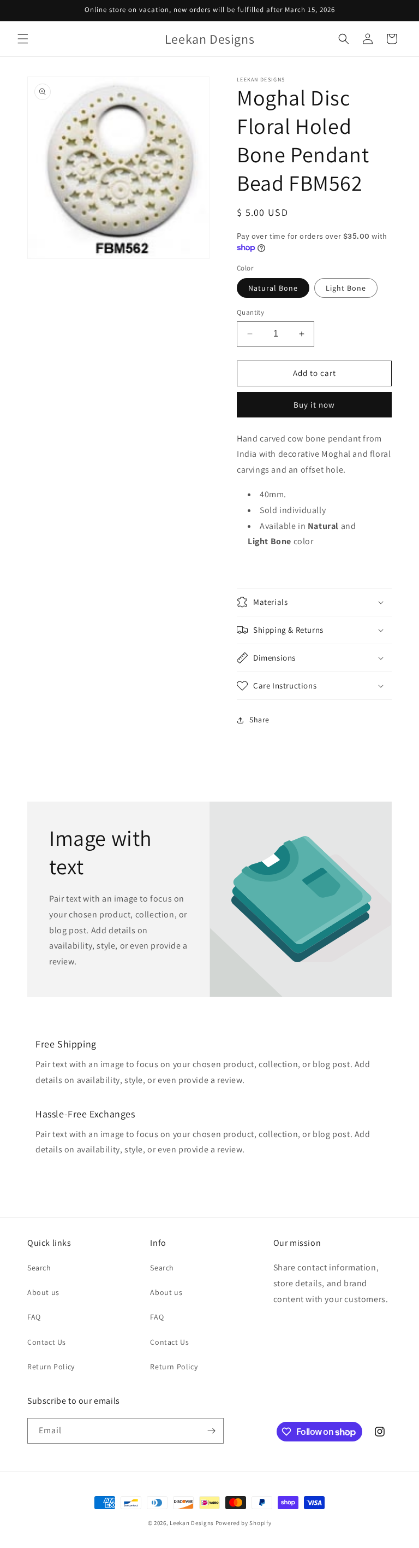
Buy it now (314, 404)
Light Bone (346, 288)
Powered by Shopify (244, 1523)
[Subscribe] (211, 1431)
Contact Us (46, 1342)
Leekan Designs (193, 1523)
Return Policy (51, 1367)
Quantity (250, 312)
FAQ (34, 1317)
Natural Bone (273, 288)
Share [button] (259, 720)
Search (39, 1268)
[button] (23, 39)
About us (43, 1292)
